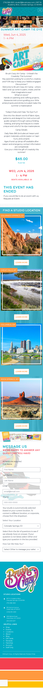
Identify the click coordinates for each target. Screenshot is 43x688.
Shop (8, 627)
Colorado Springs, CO (12, 216)
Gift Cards (9, 639)
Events (8, 630)
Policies (28, 654)
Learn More (21, 262)
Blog (7, 636)
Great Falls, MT (9, 270)
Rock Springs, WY (10, 379)
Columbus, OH (8, 325)
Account (9, 645)
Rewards (9, 641)
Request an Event (12, 199)
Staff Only (9, 647)
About (8, 634)
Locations (9, 632)
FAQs (33, 654)
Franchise (9, 643)
